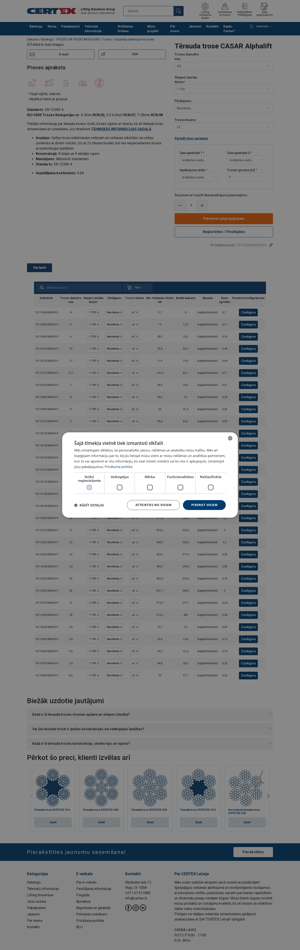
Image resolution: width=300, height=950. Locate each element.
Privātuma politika (118, 466)
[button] (89, 505)
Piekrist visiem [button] (204, 505)
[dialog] (150, 475)
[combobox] (230, 438)
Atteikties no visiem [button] (153, 505)
